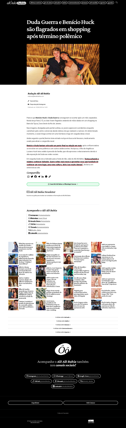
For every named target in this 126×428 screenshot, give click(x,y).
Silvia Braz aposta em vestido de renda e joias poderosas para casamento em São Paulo (26, 247)
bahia (65, 3)
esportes (102, 3)
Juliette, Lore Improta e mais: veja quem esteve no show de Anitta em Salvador (54, 270)
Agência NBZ (91, 422)
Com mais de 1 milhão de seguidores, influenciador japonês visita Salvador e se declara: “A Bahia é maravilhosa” (26, 259)
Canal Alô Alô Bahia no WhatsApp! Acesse (63, 184)
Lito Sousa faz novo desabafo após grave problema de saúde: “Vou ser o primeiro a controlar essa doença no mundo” (81, 247)
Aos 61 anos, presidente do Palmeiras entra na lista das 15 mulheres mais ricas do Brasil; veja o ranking (53, 305)
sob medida (94, 3)
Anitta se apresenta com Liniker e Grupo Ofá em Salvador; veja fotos (108, 247)
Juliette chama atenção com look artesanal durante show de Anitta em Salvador (25, 270)
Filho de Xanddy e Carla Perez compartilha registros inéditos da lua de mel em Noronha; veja (81, 270)
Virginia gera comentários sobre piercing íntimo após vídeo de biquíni (81, 293)
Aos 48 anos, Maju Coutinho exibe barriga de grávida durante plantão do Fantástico (81, 281)
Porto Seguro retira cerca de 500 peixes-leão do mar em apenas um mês (81, 305)
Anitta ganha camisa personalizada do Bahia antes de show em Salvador (108, 270)
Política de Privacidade (62, 413)
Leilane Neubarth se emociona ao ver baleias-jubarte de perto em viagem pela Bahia (109, 258)
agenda (110, 3)
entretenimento (74, 3)
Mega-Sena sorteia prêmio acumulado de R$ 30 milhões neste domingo (53, 293)
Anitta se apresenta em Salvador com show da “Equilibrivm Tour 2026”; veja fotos (108, 281)
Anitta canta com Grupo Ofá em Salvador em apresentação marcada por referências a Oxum (53, 281)
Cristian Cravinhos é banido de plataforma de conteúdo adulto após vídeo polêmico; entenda (26, 305)
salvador (57, 3)
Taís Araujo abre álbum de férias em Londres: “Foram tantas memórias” (82, 258)
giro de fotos (48, 3)
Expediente (35, 403)
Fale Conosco (90, 403)
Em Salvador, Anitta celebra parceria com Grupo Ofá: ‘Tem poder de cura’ (108, 293)
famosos (84, 3)
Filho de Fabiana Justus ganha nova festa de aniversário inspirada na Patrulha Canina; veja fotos (54, 247)
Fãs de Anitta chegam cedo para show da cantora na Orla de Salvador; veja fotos (108, 305)
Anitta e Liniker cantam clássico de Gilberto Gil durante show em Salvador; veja (25, 281)
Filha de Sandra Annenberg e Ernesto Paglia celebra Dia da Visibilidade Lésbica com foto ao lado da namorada (26, 293)
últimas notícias (35, 3)
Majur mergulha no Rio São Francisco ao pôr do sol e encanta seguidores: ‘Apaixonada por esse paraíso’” (53, 259)
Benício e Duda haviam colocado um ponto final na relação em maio (54, 146)
